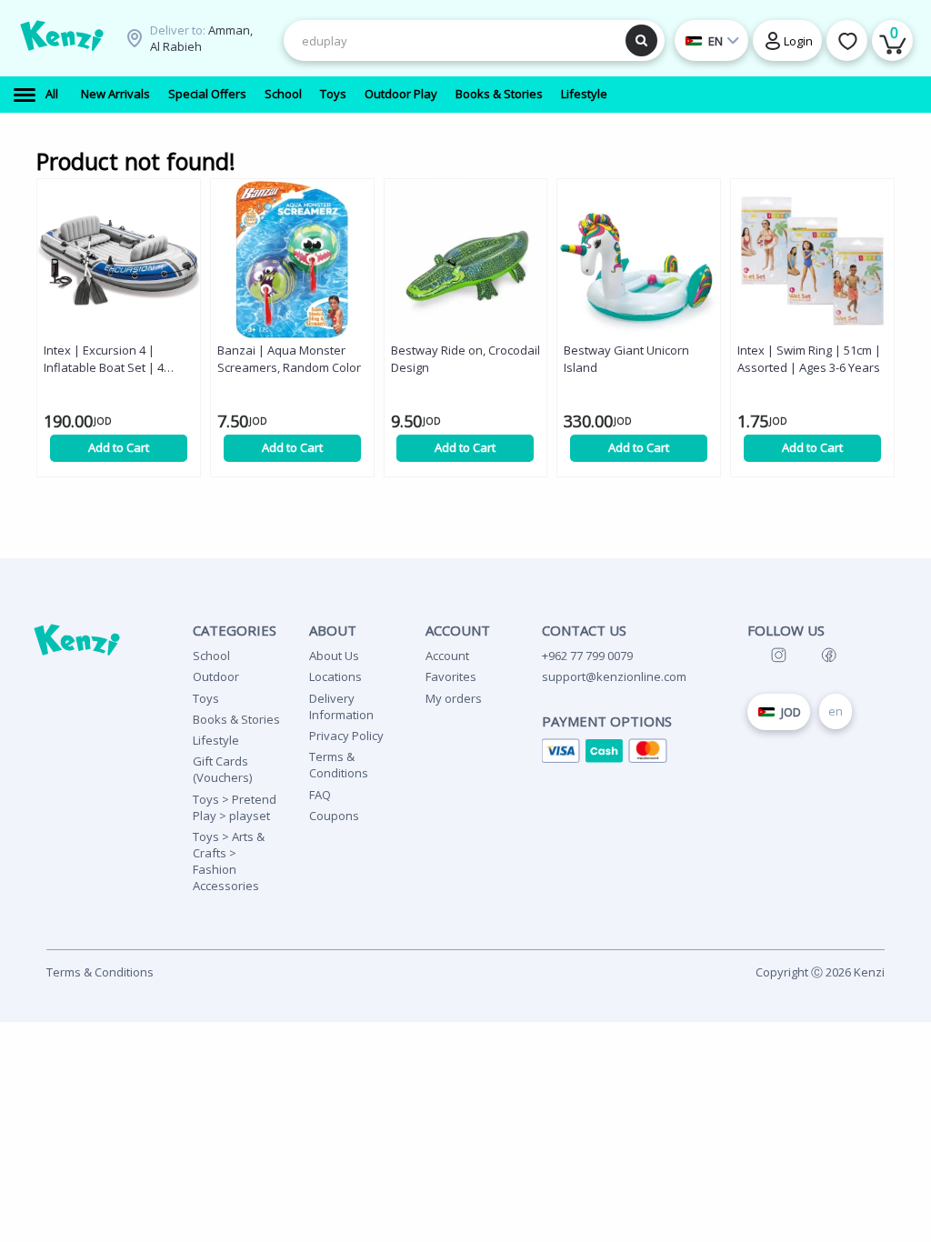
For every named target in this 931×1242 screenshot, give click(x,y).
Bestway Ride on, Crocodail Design (465, 359)
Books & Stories (236, 719)
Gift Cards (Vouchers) (222, 769)
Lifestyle (216, 740)
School (211, 655)
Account (447, 655)
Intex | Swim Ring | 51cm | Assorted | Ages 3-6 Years (809, 359)
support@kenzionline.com (614, 676)
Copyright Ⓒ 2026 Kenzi (820, 972)
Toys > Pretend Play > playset (234, 807)
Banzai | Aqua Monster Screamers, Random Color (289, 359)
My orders (453, 698)
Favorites (450, 676)
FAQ (320, 794)
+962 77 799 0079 (587, 655)
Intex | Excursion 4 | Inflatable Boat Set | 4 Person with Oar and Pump (118, 359)
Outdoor (216, 676)
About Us (334, 655)
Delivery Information (341, 706)
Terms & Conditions (338, 764)
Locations (335, 676)
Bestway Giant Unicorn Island (626, 359)
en (835, 711)
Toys (206, 698)
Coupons (334, 815)
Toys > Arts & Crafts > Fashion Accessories (229, 861)
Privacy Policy (346, 735)
